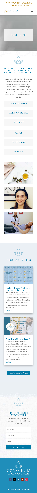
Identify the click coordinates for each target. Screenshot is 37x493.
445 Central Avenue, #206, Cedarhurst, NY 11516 (19, 3)
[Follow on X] (14, 479)
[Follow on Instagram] (26, 479)
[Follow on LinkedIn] (18, 479)
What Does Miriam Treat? (18, 339)
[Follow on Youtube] (22, 479)
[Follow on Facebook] (10, 479)
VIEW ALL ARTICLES (18, 373)
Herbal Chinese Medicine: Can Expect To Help (18, 289)
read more (9, 310)
